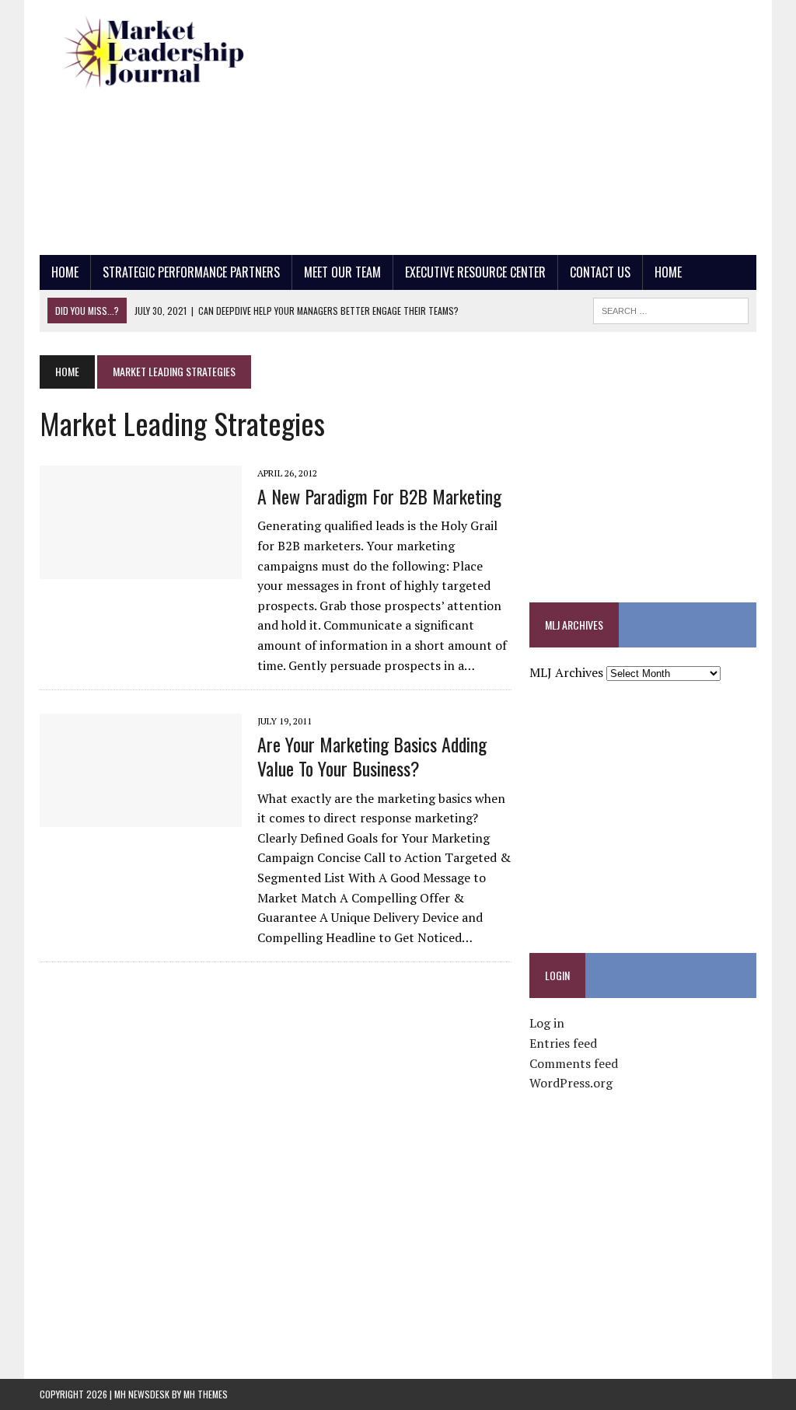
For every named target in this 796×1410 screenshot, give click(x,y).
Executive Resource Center (475, 272)
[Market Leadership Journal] (153, 53)
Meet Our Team (342, 272)
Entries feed (563, 1043)
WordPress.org (571, 1082)
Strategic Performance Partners (191, 272)
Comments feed (573, 1063)
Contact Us (600, 272)
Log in (546, 1022)
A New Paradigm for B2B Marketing (379, 496)
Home (65, 272)
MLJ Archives (566, 672)
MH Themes (205, 1394)
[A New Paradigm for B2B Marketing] (141, 568)
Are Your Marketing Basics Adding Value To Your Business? (372, 756)
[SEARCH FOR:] (671, 308)
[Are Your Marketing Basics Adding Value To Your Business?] (141, 816)
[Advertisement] (540, 124)
